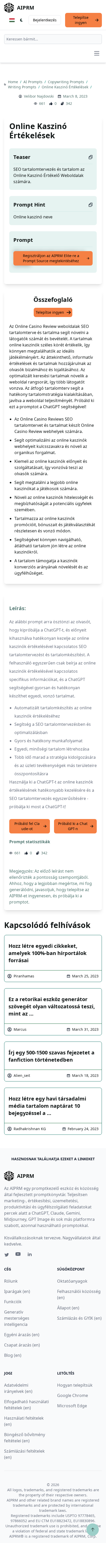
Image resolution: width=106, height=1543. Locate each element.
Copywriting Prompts (66, 81)
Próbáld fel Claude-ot (27, 826)
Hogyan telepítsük (75, 1385)
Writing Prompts (22, 86)
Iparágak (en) (17, 1291)
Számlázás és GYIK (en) (79, 1318)
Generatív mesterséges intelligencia (16, 1318)
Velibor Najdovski (39, 96)
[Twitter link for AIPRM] (6, 1254)
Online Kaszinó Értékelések (65, 86)
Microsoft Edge (72, 1406)
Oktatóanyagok (72, 1281)
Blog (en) (12, 1355)
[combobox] (53, 39)
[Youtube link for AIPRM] (18, 1255)
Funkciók (13, 1302)
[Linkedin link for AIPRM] (31, 1255)
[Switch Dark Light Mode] (21, 20)
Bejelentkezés (45, 20)
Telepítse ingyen (81, 20)
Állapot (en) (68, 1308)
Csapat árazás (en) (22, 1345)
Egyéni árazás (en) (21, 1334)
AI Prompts (33, 81)
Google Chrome (72, 1395)
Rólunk (11, 1281)
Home (13, 81)
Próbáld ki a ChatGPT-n (72, 826)
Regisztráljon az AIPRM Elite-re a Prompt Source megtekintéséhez (51, 258)
